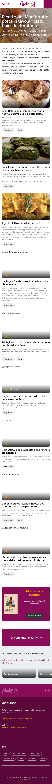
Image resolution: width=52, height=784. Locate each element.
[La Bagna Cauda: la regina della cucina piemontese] (26, 264)
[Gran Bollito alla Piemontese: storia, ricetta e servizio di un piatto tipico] (26, 94)
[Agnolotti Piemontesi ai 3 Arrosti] (26, 206)
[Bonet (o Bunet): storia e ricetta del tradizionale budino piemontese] (26, 486)
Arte (5, 753)
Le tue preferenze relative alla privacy (17, 718)
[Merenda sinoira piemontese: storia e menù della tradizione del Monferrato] (26, 540)
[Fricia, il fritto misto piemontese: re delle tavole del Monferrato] (26, 325)
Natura (21, 759)
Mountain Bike (9, 759)
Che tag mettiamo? (19, 753)
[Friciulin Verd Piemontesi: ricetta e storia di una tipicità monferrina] (26, 150)
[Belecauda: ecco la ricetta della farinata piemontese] (26, 433)
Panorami (32, 759)
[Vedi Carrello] (8, 4)
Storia (20, 130)
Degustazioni (8, 130)
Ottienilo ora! (34, 615)
